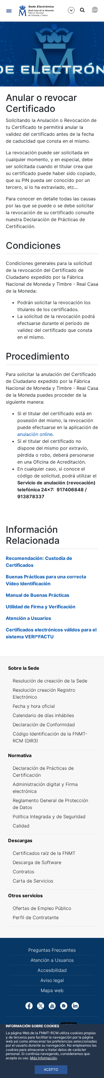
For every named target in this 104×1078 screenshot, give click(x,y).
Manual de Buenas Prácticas (37, 595)
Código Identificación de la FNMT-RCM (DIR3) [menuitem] (50, 737)
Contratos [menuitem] (23, 871)
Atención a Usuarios (28, 618)
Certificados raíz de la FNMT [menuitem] (44, 853)
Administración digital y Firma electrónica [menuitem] (45, 787)
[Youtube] (52, 1005)
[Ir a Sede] (35, 10)
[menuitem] (52, 668)
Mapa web (52, 990)
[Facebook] (29, 1005)
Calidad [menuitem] (21, 826)
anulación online (35, 434)
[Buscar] (82, 10)
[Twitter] (40, 1005)
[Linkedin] (75, 1005)
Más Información (43, 1058)
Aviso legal (52, 980)
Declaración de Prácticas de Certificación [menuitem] (43, 771)
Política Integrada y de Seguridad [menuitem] (49, 816)
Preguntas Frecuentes (52, 950)
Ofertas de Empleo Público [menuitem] (42, 908)
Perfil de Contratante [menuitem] (36, 917)
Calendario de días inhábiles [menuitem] (43, 715)
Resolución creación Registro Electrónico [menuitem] (44, 693)
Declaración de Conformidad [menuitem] (44, 724)
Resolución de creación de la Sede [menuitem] (50, 681)
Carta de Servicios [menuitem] (33, 881)
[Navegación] (9, 11)
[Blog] (63, 1005)
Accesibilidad (52, 970)
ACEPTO (51, 1069)
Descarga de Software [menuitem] (37, 862)
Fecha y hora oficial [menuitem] (34, 706)
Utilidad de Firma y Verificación (40, 606)
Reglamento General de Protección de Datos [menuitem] (50, 803)
